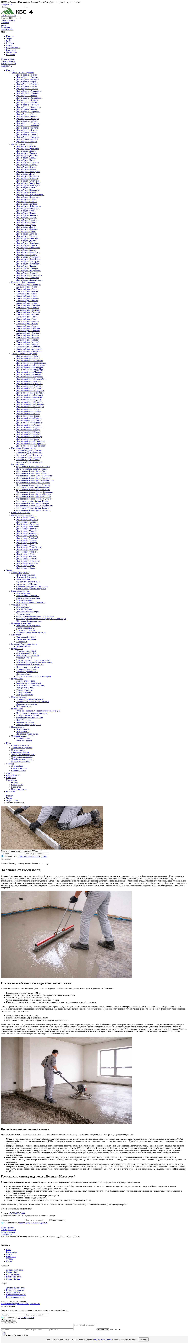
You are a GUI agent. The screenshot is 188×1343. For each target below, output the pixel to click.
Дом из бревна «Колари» (27, 100)
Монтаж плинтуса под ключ (28, 725)
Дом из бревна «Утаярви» (27, 125)
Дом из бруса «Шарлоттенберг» (30, 195)
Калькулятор (11, 1252)
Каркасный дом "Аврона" (27, 342)
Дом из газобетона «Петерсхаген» (31, 443)
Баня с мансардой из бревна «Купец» (32, 501)
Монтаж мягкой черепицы (27, 595)
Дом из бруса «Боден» (26, 225)
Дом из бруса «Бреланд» (27, 236)
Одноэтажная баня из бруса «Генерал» (33, 483)
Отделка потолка (18, 697)
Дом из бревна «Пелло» (26, 135)
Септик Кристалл (19, 768)
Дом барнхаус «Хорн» (26, 545)
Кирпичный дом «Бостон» (28, 460)
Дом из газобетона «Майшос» (29, 374)
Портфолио (11, 50)
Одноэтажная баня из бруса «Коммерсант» (35, 480)
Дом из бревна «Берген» (27, 130)
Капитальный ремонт (25, 637)
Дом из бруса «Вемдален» (27, 208)
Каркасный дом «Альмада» (28, 333)
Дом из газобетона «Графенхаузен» (31, 363)
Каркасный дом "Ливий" (27, 324)
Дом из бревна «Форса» (26, 82)
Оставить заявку (5, 24)
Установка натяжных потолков (29, 699)
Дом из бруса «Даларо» (26, 266)
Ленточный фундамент (26, 577)
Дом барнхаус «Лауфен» (26, 552)
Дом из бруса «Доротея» (27, 155)
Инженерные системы (21, 623)
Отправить (6, 859)
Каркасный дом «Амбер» (27, 301)
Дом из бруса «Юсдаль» (26, 218)
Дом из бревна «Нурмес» (27, 77)
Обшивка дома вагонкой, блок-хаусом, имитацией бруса (41, 619)
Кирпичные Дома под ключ (23, 448)
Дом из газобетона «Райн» (27, 356)
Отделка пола (17, 678)
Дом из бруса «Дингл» (26, 241)
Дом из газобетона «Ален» (28, 413)
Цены (8, 41)
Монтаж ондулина (24, 600)
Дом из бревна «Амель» (26, 109)
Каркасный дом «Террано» (28, 331)
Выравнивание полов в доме (29, 683)
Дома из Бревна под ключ (22, 72)
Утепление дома (23, 614)
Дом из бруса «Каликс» (26, 153)
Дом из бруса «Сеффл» (26, 199)
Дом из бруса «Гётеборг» (27, 268)
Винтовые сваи (23, 579)
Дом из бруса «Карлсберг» (28, 238)
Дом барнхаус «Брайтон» (27, 519)
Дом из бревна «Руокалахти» (29, 91)
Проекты (10, 36)
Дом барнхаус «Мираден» (27, 526)
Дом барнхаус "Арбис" (26, 531)
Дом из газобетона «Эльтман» (29, 388)
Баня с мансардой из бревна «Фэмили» (33, 487)
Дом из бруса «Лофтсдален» (28, 206)
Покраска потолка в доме (27, 734)
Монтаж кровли (23, 593)
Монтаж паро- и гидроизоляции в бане (33, 660)
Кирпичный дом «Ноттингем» (29, 455)
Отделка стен (17, 708)
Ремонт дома (16, 635)
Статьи (9, 1261)
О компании (11, 52)
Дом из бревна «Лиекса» (27, 75)
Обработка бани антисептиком (29, 665)
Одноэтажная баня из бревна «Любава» (33, 496)
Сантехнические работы (21, 757)
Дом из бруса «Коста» (25, 160)
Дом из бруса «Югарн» (26, 222)
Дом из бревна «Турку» (26, 86)
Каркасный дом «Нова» (26, 296)
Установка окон (23, 738)
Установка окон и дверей (22, 736)
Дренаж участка (23, 646)
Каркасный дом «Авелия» (27, 337)
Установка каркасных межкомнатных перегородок (38, 711)
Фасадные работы (19, 605)
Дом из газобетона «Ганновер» (29, 360)
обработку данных (26, 1318)
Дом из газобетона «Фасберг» (29, 386)
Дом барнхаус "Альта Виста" (29, 547)
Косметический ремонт (26, 639)
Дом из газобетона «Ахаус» (28, 409)
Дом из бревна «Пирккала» (28, 112)
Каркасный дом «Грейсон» (28, 328)
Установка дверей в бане (27, 672)
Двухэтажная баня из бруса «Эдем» (31, 469)
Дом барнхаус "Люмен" (26, 517)
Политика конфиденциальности (15, 1304)
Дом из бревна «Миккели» (28, 105)
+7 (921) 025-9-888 (17, 1213)
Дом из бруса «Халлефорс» (28, 259)
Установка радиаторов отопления (31, 632)
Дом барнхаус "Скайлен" (27, 538)
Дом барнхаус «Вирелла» (27, 524)
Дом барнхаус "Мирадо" (27, 543)
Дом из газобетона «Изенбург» (29, 367)
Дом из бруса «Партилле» (27, 176)
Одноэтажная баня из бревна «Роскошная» (35, 492)
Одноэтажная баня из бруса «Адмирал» (33, 485)
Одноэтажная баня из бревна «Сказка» (33, 466)
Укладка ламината (24, 690)
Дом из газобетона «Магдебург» (30, 370)
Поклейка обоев (23, 720)
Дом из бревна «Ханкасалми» (29, 98)
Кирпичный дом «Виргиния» (29, 453)
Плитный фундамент (25, 575)
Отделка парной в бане (26, 653)
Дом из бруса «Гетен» (25, 211)
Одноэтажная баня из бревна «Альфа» (33, 490)
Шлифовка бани (23, 674)
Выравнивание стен (25, 722)
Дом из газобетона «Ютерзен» (29, 423)
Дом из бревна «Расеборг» (27, 119)
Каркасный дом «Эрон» (26, 317)
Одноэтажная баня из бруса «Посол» (32, 473)
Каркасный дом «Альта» (27, 291)
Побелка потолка (23, 706)
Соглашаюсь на (25, 856)
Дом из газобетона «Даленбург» (30, 404)
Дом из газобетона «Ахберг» (28, 411)
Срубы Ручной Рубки (20, 513)
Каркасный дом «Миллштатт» (29, 349)
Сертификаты (17, 784)
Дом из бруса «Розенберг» (27, 278)
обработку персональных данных (32, 856)
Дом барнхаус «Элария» (26, 522)
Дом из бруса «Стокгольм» (28, 181)
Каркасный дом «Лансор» (27, 321)
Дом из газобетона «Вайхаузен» (30, 393)
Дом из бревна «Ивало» (26, 114)
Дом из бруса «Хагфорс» (27, 204)
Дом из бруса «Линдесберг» (28, 271)
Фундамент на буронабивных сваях (31, 586)
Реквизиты (16, 787)
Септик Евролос (18, 771)
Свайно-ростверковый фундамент (31, 589)
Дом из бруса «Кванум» (26, 158)
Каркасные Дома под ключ (23, 282)
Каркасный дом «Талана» (27, 340)
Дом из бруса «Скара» (26, 231)
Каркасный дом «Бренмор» (28, 310)
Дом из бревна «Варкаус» (27, 79)
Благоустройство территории (24, 644)
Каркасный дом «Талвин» (27, 307)
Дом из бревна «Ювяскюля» (28, 107)
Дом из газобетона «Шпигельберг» (31, 379)
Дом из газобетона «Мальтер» (29, 372)
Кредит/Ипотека (13, 48)
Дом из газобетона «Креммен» (29, 402)
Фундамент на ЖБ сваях (27, 584)
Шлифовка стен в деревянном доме (31, 713)
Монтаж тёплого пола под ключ (30, 685)
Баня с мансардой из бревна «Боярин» (33, 508)
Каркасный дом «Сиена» (27, 289)
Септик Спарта (18, 766)
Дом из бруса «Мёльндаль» (28, 172)
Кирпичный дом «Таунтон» (28, 457)
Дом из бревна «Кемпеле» (27, 128)
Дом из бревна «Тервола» (27, 93)
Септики (10, 43)
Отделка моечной (24, 658)
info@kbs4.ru (6, 4)
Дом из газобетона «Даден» (28, 425)
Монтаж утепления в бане (27, 655)
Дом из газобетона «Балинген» (29, 397)
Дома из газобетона (14, 1270)
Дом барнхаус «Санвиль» (27, 533)
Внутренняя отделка (15, 1297)
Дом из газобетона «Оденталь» (29, 427)
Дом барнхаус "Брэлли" (26, 540)
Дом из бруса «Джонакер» (27, 148)
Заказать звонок (8, 20)
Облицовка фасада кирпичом (29, 621)
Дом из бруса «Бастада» (26, 165)
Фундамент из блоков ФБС (28, 582)
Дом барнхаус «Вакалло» (27, 549)
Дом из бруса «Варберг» (27, 215)
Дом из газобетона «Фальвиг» (29, 384)
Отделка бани (17, 648)
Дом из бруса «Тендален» (27, 162)
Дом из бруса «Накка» (26, 213)
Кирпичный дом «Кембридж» (29, 462)
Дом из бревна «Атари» (26, 95)
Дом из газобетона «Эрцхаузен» (30, 390)
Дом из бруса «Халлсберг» (28, 252)
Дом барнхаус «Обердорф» (28, 561)
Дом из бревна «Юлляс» (26, 116)
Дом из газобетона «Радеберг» (29, 377)
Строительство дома (20, 745)
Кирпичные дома (13, 1277)
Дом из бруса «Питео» (26, 167)
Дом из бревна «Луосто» (27, 139)
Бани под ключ (17, 464)
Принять (143, 1339)
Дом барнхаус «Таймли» (27, 536)
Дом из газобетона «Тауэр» (28, 430)
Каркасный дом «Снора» (27, 303)
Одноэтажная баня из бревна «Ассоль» (33, 510)
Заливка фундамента (20, 572)
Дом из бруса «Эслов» (26, 192)
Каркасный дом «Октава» (27, 298)
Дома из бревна (13, 1279)
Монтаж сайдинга (24, 609)
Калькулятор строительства (7, 28)
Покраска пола (22, 729)
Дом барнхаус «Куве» (25, 566)
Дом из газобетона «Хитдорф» (29, 395)
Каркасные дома (13, 1274)
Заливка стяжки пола (25, 681)
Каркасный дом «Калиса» (27, 335)
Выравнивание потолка (26, 704)
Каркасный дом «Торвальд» (28, 284)
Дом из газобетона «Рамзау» (28, 381)
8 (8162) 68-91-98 (8, 16)
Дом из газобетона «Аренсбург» (30, 407)
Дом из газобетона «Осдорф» (29, 400)
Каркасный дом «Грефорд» (28, 312)
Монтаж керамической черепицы (30, 602)
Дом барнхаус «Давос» (26, 568)
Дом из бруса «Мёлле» (26, 169)
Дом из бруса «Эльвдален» (28, 190)
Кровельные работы (20, 591)
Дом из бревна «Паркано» (27, 123)
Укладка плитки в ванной (27, 715)
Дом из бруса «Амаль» (26, 250)
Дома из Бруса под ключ (21, 144)
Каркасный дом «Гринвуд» (28, 305)
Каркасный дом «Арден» (27, 326)
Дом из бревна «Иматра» (27, 84)
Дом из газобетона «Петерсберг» (30, 441)
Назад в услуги (7, 1227)
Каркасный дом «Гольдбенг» (29, 351)
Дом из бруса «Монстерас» (28, 185)
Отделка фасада (23, 607)
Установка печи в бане (26, 651)
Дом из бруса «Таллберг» (27, 220)
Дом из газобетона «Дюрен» (28, 416)
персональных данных (102, 1339)
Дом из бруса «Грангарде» (27, 261)
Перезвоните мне (8, 1320)
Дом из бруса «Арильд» (26, 254)
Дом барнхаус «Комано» (27, 563)
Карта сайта (35, 1304)
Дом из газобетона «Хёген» (28, 420)
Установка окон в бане (26, 669)
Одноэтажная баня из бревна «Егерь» (32, 503)
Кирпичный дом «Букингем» (29, 450)
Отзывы (14, 782)
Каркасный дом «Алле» (26, 319)
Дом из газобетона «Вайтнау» (29, 437)
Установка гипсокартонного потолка (32, 701)
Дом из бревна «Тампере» (27, 137)
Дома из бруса (12, 1272)
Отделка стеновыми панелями (29, 718)
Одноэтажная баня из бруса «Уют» (31, 471)
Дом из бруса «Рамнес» (26, 245)
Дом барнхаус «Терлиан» (27, 529)
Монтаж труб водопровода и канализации (34, 662)
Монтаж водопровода (25, 628)
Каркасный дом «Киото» (27, 287)
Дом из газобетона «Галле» (28, 358)
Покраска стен (22, 731)
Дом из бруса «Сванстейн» (28, 248)
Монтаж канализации (25, 630)
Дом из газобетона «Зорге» (28, 439)
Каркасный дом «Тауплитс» (28, 347)
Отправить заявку (57, 1220)
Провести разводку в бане (27, 667)
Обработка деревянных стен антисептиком (35, 616)
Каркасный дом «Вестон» (27, 314)
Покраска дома (17, 727)
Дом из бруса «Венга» (26, 146)
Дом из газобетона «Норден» (29, 418)
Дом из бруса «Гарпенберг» (28, 257)
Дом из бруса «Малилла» (27, 178)
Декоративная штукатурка (27, 612)
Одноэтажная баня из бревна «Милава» (33, 494)
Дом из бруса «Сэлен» (26, 188)
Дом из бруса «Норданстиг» (28, 197)
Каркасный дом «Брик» (26, 294)
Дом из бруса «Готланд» (26, 273)
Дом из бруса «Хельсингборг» (29, 280)
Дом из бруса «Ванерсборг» (28, 183)
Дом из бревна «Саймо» (26, 121)
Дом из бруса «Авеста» (26, 151)
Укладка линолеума (25, 688)
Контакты (10, 55)
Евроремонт (21, 642)
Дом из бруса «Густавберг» (28, 264)
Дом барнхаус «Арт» (25, 554)
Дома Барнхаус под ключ (22, 515)
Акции (9, 45)
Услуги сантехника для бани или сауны (33, 676)
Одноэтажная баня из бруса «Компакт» (33, 478)
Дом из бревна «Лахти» (26, 132)
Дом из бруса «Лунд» (25, 174)
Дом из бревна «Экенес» (27, 89)
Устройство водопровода (22, 759)
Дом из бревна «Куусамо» (27, 102)
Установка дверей (24, 741)
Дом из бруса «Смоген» (26, 201)
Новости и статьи (19, 789)
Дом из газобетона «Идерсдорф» (30, 365)
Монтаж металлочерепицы (28, 598)
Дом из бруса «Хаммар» (26, 229)
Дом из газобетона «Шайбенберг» (31, 446)
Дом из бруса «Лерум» (26, 227)
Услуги (9, 38)
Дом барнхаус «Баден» (26, 556)
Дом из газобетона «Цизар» (28, 434)
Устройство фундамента (21, 748)
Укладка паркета (23, 692)
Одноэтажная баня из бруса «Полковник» (34, 476)
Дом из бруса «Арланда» (27, 234)
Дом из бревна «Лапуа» (26, 142)
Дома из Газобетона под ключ (24, 354)
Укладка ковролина (24, 695)
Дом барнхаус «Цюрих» (26, 559)
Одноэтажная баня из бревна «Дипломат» (34, 506)
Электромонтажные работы (28, 625)
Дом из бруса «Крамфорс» (27, 243)
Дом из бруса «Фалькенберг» (29, 275)
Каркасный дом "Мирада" (27, 344)
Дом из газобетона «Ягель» (28, 432)
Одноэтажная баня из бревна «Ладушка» (34, 499)
